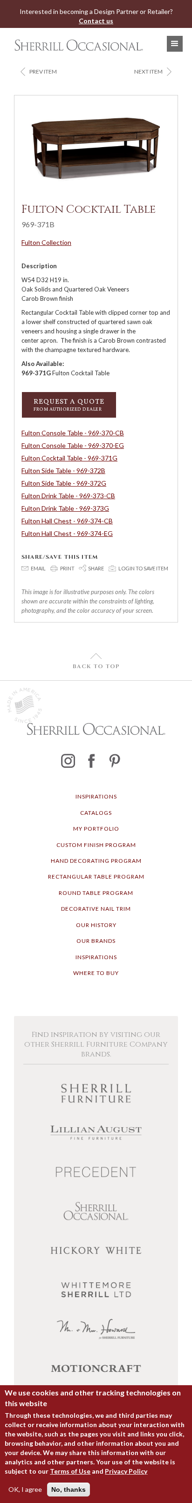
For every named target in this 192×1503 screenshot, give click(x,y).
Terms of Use (70, 1471)
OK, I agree (25, 1489)
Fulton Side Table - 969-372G (63, 483)
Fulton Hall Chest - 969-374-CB (67, 521)
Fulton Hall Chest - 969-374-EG (67, 533)
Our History (96, 924)
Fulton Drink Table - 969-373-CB (68, 496)
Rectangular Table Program (96, 876)
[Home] (76, 45)
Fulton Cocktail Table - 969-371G (69, 458)
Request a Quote (69, 405)
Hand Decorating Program (96, 860)
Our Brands (96, 940)
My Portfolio (96, 828)
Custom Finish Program (96, 844)
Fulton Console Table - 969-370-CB (72, 433)
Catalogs (96, 812)
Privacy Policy (126, 1471)
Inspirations (96, 796)
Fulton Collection (46, 242)
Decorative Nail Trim (96, 908)
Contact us (96, 21)
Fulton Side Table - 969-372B (63, 470)
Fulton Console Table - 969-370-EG (72, 445)
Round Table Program (96, 892)
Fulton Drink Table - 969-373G (65, 508)
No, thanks (68, 1489)
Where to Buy (96, 972)
